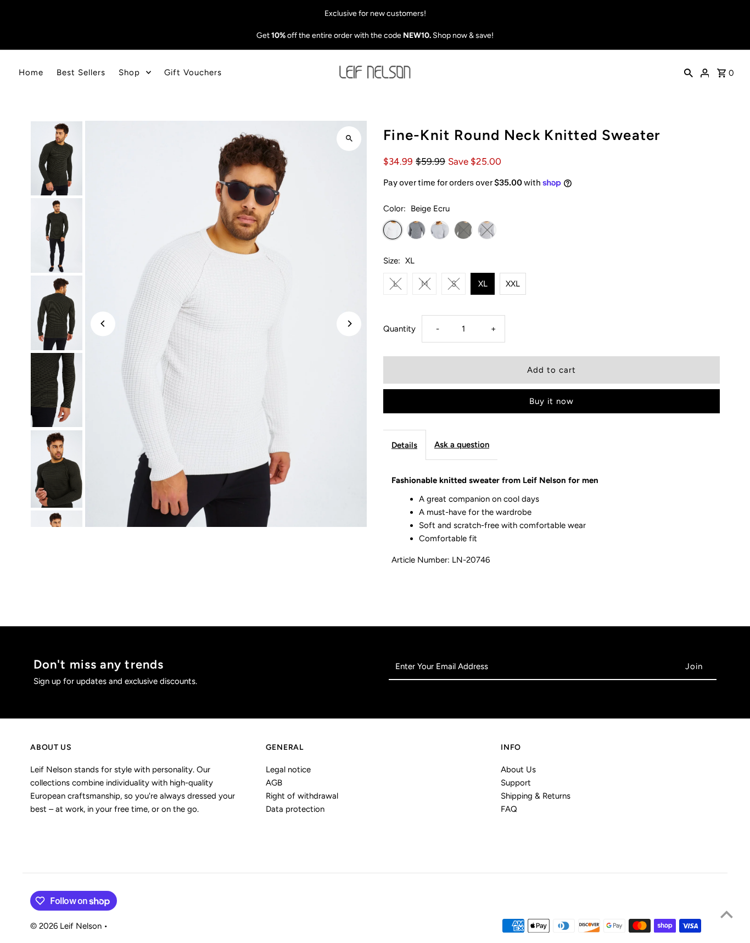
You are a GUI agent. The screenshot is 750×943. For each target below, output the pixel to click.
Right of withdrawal (302, 796)
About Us (518, 769)
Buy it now (551, 401)
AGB (274, 783)
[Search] (688, 72)
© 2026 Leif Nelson (67, 926)
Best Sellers (81, 72)
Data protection (295, 809)
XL (483, 284)
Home (31, 72)
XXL (513, 284)
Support (516, 783)
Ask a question (461, 445)
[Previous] (103, 323)
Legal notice (288, 769)
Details (404, 445)
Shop (129, 72)
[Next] (349, 323)
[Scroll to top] (726, 914)
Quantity (399, 329)
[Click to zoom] (349, 138)
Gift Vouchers (193, 72)
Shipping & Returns (535, 796)
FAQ (509, 809)
